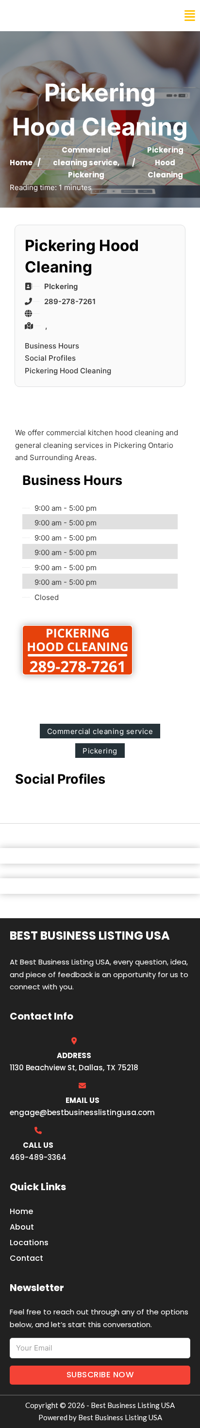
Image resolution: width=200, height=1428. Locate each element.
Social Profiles (50, 358)
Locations (29, 1242)
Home (21, 162)
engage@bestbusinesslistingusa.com (82, 1112)
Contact (26, 1258)
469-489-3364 (38, 1157)
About (22, 1227)
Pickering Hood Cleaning (68, 370)
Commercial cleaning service (100, 731)
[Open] (189, 16)
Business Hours (52, 345)
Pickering (86, 175)
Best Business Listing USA (72, 15)
